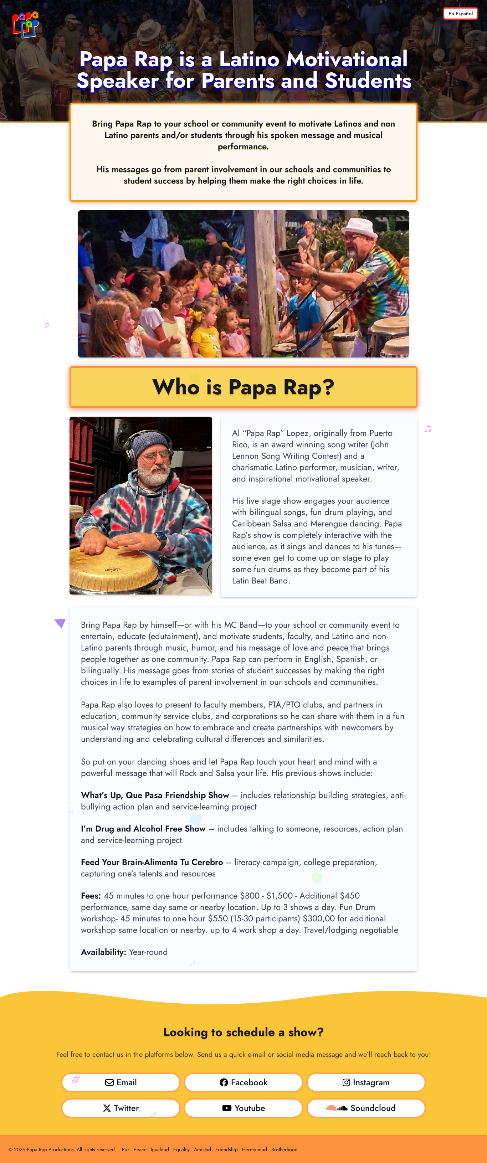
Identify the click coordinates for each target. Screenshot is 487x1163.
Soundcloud (373, 1108)
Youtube (250, 1108)
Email (127, 1082)
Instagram (371, 1082)
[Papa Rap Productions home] (26, 24)
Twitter (126, 1108)
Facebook (249, 1082)
